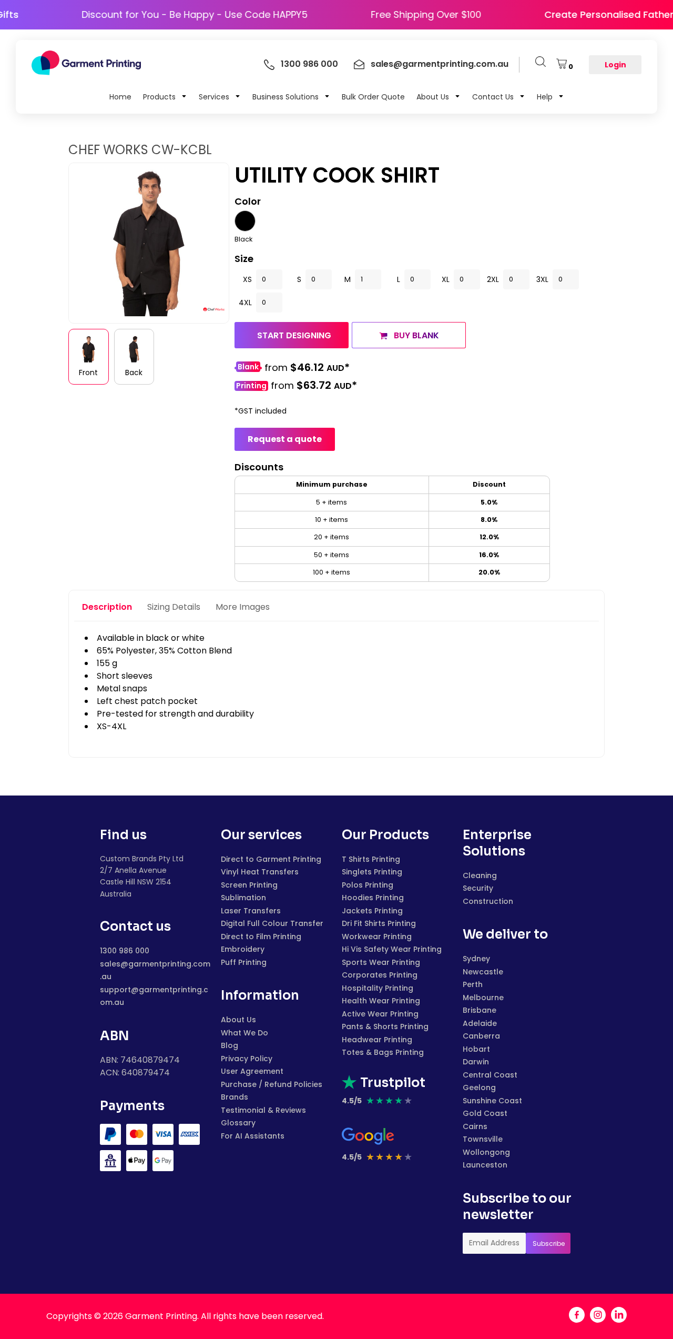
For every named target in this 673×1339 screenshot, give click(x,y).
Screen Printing (249, 885)
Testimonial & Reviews (263, 1110)
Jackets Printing (372, 910)
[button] (165, 96)
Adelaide (480, 1023)
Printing (251, 386)
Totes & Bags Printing (383, 1052)
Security (478, 888)
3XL (542, 279)
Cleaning (480, 875)
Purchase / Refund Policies (271, 1084)
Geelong (479, 1087)
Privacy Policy (246, 1058)
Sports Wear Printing (381, 962)
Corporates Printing (379, 975)
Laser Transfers (251, 910)
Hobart (476, 1049)
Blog (229, 1045)
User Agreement (252, 1071)
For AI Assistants (252, 1136)
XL (446, 279)
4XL (245, 302)
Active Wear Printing (380, 1014)
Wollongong (486, 1152)
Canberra (481, 1036)
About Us (238, 1019)
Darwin (476, 1061)
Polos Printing (367, 885)
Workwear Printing (377, 936)
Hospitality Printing (377, 988)
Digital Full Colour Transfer (272, 923)
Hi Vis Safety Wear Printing (392, 949)
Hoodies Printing (373, 897)
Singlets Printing (372, 872)
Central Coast (490, 1075)
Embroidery (242, 949)
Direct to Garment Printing (271, 859)
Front (88, 372)
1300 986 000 (124, 950)
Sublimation (243, 897)
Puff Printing (244, 962)
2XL (493, 279)
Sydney (476, 958)
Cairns (475, 1126)
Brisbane (479, 1010)
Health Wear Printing (381, 1000)
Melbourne (483, 997)
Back (133, 372)
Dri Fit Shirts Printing (379, 923)
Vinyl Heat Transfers (260, 872)
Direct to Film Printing (261, 936)
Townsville (483, 1139)
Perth (473, 984)
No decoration (248, 368)
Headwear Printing (377, 1039)
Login (615, 64)
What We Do (244, 1033)
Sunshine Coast (492, 1100)
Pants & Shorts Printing (385, 1026)
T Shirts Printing (371, 859)
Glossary (238, 1122)
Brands (234, 1097)
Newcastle (483, 972)
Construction (488, 901)
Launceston (485, 1165)
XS (247, 279)
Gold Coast (485, 1113)
